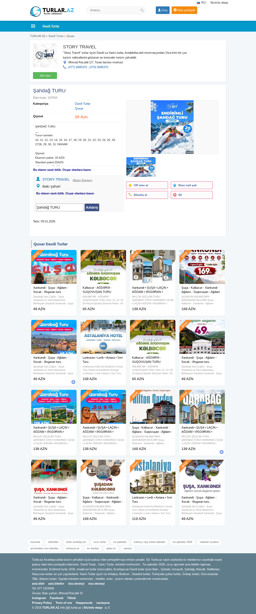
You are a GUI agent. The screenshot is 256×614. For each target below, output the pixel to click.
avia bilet (38, 583)
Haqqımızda (84, 602)
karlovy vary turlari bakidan (149, 541)
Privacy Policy (42, 602)
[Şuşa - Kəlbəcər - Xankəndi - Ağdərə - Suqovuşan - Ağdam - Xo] (152, 395)
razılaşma (103, 602)
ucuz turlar (100, 541)
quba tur (111, 548)
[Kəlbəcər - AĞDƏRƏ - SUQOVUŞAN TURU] (103, 255)
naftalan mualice (209, 541)
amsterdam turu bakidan (44, 548)
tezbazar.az (72, 548)
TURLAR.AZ (38, 36)
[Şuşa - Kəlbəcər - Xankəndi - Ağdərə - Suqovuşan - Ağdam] (202, 255)
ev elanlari (93, 548)
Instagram (39, 598)
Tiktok (71, 598)
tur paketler (119, 541)
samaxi (127, 548)
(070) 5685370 (98, 67)
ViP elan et (141, 185)
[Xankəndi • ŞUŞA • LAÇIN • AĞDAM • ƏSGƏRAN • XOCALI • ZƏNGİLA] (152, 255)
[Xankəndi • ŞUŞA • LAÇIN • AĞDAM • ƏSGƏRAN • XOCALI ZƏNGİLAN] (54, 395)
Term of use (64, 602)
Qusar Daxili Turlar (51, 244)
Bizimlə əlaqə (219, 2)
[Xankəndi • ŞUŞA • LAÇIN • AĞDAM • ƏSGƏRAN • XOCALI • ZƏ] (103, 395)
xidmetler (53, 541)
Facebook (56, 598)
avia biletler (56, 583)
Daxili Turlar (56, 36)
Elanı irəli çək (187, 185)
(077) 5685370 (77, 67)
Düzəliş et (140, 194)
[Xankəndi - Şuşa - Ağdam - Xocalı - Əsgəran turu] (54, 255)
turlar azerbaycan (76, 541)
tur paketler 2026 (182, 541)
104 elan (45, 75)
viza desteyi (76, 583)
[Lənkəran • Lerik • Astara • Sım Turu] (103, 325)
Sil (180, 194)
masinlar (35, 541)
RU (203, 2)
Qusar (70, 36)
